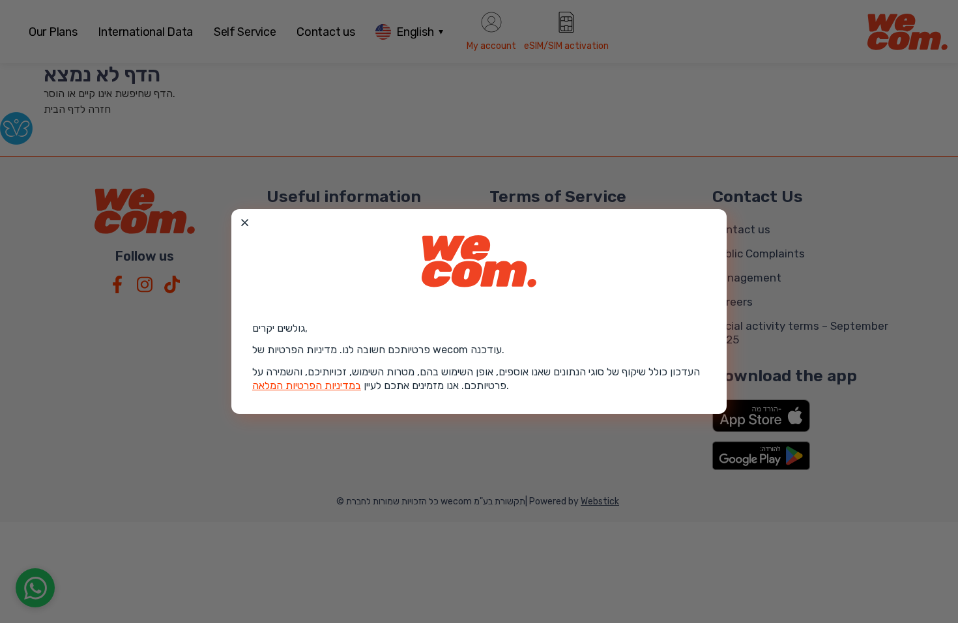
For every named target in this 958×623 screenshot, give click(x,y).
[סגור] (245, 222)
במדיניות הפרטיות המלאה (306, 385)
